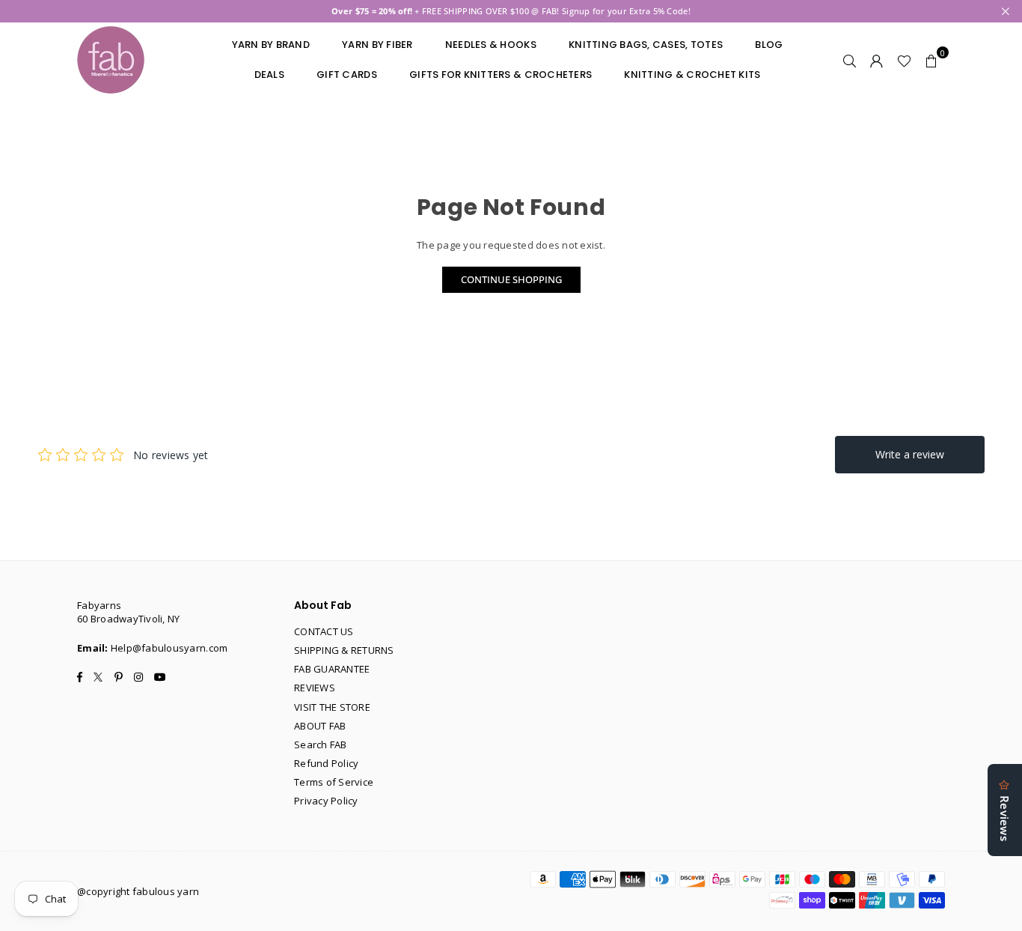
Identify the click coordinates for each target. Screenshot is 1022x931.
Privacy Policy (326, 800)
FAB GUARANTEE (332, 669)
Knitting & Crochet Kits (692, 74)
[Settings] (876, 59)
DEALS (269, 74)
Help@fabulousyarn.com (169, 648)
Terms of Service (333, 782)
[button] (931, 59)
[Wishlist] (904, 59)
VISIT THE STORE (332, 707)
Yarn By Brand (271, 44)
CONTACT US (324, 631)
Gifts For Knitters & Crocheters (500, 74)
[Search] (849, 59)
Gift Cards (346, 74)
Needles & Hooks (490, 44)
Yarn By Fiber (377, 44)
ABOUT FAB (320, 726)
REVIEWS (314, 687)
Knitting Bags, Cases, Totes (646, 44)
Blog (769, 44)
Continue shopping (511, 279)
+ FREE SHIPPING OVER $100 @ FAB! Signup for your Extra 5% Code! (511, 11)
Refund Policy (326, 763)
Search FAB (320, 744)
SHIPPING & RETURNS (344, 650)
